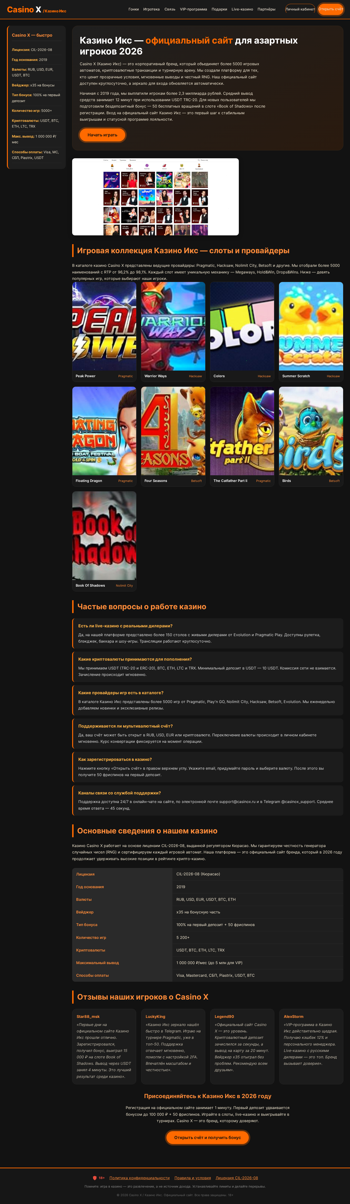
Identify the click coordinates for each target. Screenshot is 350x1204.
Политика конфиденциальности (140, 1177)
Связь (170, 9)
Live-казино (242, 9)
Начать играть (102, 134)
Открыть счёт (330, 9)
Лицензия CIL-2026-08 (237, 1177)
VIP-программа (193, 9)
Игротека (151, 9)
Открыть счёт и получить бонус (207, 1137)
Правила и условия (193, 1177)
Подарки (219, 9)
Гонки (134, 9)
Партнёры (266, 9)
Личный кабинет (300, 9)
